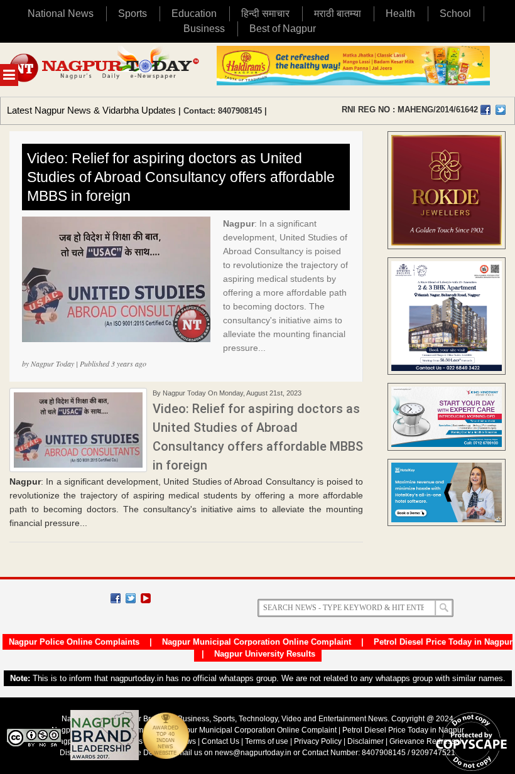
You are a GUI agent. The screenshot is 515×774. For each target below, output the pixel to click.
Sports (132, 13)
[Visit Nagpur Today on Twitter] (501, 110)
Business (204, 28)
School (455, 13)
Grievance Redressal (425, 741)
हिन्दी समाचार (265, 13)
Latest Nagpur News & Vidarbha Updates (91, 110)
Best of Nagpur (282, 28)
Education (194, 13)
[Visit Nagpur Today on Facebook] (485, 110)
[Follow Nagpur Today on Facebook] (116, 598)
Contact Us (220, 741)
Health (400, 13)
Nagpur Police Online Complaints (74, 642)
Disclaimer (366, 741)
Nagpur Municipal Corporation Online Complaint (256, 642)
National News (61, 13)
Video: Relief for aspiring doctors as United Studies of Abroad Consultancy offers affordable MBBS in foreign (181, 177)
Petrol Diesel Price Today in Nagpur (443, 642)
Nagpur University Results (264, 653)
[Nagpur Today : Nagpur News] (105, 70)
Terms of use (266, 741)
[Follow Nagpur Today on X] (131, 598)
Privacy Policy (318, 741)
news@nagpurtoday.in (253, 752)
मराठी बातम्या (337, 13)
